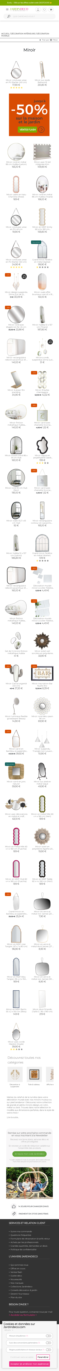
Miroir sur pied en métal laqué (42, 782)
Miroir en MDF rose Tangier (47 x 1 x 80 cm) (16, 945)
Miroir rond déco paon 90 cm (42, 717)
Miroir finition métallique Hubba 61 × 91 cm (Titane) (16, 620)
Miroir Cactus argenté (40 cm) (16, 684)
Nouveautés (16, 1279)
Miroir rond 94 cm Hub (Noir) (16, 489)
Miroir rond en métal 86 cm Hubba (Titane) (42, 195)
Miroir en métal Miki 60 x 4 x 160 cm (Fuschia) (16, 847)
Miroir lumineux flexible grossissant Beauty (16, 717)
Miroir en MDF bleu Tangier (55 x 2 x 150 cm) (16, 979)
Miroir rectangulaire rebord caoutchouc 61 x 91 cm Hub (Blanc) (16, 359)
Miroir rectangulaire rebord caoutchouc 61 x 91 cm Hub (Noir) (16, 587)
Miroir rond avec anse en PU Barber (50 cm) (16, 260)
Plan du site (16, 1297)
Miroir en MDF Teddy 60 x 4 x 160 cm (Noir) (42, 880)
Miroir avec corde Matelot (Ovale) (16, 1043)
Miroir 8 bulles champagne (42, 391)
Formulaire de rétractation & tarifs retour (30, 1238)
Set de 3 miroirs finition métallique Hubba (16, 652)
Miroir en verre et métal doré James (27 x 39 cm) (42, 946)
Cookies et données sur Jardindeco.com (19, 1325)
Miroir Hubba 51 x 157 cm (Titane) (42, 326)
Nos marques (17, 1283)
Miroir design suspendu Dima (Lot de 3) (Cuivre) (16, 294)
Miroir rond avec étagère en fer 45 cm (16, 326)
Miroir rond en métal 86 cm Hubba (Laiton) (16, 163)
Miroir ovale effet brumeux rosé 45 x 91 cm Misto (42, 294)
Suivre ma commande (21, 1231)
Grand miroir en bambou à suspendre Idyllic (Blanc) (16, 913)
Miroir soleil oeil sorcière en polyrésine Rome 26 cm (42, 653)
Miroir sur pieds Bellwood (42, 81)
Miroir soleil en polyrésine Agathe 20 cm (42, 848)
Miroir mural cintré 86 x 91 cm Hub (16, 456)
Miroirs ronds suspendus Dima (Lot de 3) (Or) (42, 359)
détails (7, 1330)
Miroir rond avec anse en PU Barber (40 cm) (16, 81)
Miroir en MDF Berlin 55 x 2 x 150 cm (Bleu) (16, 1010)
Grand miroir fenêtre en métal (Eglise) (42, 260)
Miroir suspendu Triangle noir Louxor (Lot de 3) (42, 751)
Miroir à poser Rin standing (16, 391)
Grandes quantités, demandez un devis (29, 1246)
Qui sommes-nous (19, 1265)
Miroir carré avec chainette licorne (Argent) (42, 490)
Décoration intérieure (23, 33)
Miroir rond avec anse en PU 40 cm (16, 228)
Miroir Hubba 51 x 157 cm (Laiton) (16, 554)
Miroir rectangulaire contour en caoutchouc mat (42, 522)
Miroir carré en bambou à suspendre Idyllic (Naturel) (16, 751)
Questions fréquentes (21, 1235)
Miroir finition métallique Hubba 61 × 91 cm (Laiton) (16, 424)
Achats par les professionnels (24, 1242)
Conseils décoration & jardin (24, 1290)
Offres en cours (18, 1268)
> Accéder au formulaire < (23, 1315)
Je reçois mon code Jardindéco (29, 1154)
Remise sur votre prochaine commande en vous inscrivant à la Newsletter (29, 1134)
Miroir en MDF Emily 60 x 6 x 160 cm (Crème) (42, 229)
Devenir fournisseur (20, 1294)
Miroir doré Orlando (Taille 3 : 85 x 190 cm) (42, 1010)
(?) (27, 1336)
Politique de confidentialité (23, 1249)
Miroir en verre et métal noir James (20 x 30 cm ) (42, 913)
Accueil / (5, 33)
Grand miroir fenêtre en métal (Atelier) (42, 554)
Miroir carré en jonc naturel (16, 782)
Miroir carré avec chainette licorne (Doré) (42, 424)
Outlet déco (16, 1275)
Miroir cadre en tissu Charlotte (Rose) (16, 195)
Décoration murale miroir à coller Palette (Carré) (42, 587)
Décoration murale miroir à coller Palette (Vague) (42, 620)
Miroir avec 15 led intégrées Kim (42, 163)
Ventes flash (16, 1272)
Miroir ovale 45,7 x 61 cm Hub (16, 521)
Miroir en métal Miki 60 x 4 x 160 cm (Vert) (42, 815)
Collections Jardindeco (21, 1286)
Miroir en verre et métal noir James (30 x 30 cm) (42, 979)
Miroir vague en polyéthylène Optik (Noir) (42, 457)
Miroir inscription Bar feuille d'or (42, 684)
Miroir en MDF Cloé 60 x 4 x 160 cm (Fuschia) (16, 880)
